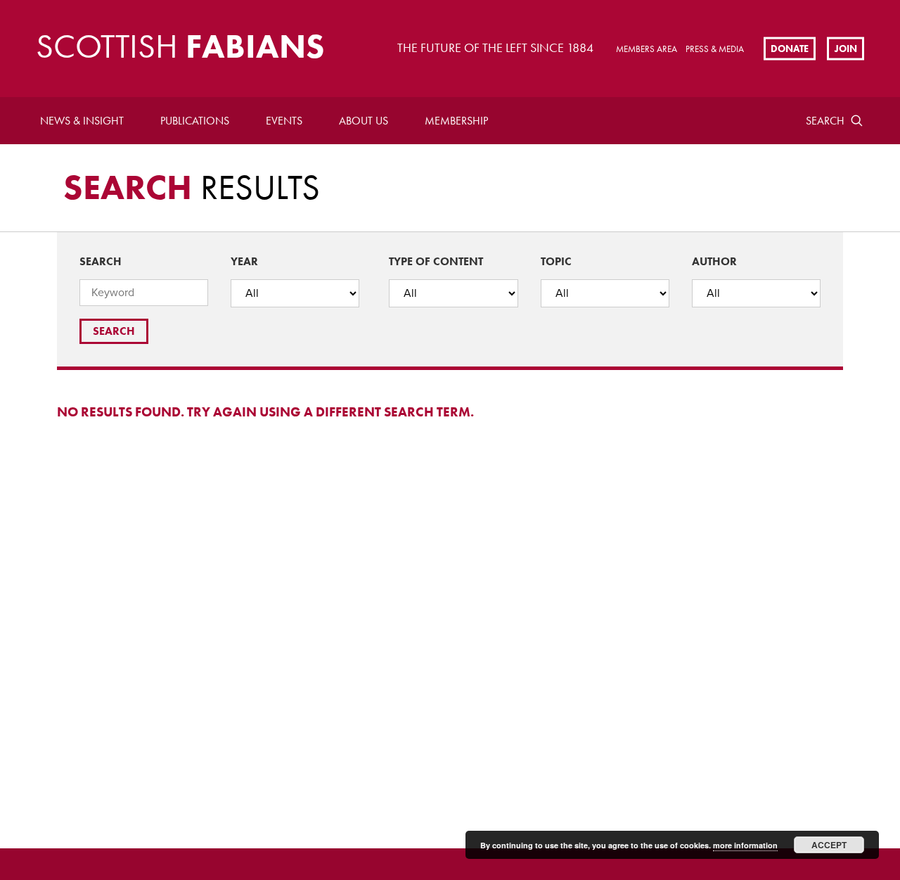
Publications (194, 120)
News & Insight (82, 120)
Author (714, 261)
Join (846, 48)
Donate (790, 48)
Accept (829, 844)
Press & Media (715, 49)
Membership (456, 120)
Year (244, 261)
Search (825, 120)
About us (363, 120)
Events (284, 120)
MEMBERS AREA (646, 49)
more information (745, 845)
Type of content (436, 261)
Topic (556, 261)
